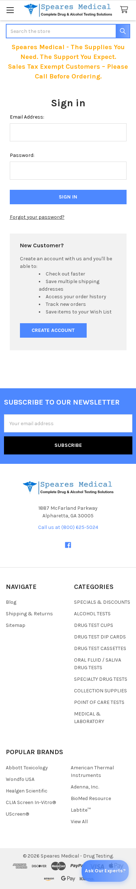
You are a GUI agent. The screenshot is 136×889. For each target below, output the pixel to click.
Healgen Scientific (27, 791)
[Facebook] (68, 545)
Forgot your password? (37, 217)
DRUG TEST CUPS (93, 625)
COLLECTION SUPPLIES (100, 691)
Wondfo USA (20, 779)
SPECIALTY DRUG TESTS (100, 679)
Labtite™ (81, 810)
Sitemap (15, 625)
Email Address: (27, 117)
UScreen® (17, 814)
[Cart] (125, 10)
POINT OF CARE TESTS (99, 702)
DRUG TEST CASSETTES (100, 648)
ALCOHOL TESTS (92, 614)
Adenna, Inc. (85, 787)
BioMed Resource (91, 798)
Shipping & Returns (29, 614)
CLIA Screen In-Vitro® (31, 802)
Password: (22, 155)
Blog (11, 602)
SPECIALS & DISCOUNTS (102, 602)
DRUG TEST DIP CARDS (100, 637)
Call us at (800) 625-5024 (68, 527)
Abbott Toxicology (27, 768)
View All (79, 822)
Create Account (53, 330)
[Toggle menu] (10, 10)
